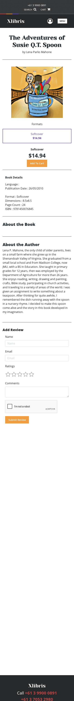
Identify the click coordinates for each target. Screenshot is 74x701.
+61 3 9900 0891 (37, 5)
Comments (12, 383)
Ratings (10, 366)
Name (9, 337)
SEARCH (28, 9)
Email (8, 351)
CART (43, 9)
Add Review (13, 330)
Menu (62, 21)
